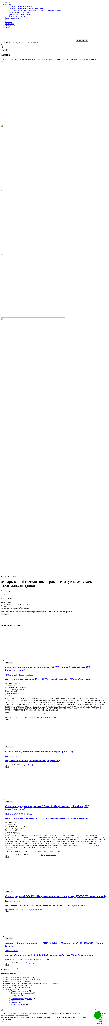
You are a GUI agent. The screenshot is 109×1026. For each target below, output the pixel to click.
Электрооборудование (17, 16)
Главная (8, 3)
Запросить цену (6, 591)
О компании (9, 20)
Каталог (8, 4)
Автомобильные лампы (19, 991)
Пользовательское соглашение (36, 1013)
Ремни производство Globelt (15, 987)
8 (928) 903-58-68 (11, 26)
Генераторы (15, 995)
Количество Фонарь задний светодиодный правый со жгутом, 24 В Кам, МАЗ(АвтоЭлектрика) (35, 612)
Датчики (14, 997)
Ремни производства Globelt (19, 14)
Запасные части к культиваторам (17, 981)
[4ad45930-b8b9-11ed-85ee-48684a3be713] (33, 510)
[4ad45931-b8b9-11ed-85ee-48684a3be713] (33, 574)
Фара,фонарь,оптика (32, 59)
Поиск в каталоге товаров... (11, 43)
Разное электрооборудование (21, 999)
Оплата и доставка (12, 18)
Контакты (8, 22)
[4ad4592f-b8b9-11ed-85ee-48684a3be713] (33, 446)
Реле (12, 1001)
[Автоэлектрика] (9, 621)
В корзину (5, 614)
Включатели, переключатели (21, 993)
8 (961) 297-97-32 (11, 27)
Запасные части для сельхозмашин (21, 6)
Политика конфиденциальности (12, 1013)
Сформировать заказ (7, 1015)
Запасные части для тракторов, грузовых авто (26, 8)
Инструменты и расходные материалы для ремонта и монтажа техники (35, 10)
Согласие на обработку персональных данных (63, 1013)
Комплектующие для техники (20, 12)
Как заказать (9, 24)
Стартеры (14, 1003)
